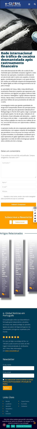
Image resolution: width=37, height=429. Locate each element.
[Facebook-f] (4, 337)
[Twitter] (7, 337)
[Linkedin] (12, 337)
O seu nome (7, 365)
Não (13, 426)
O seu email (7, 372)
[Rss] (18, 337)
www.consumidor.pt (12, 351)
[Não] (35, 423)
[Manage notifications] (4, 424)
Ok (8, 426)
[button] (35, 208)
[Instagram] (9, 337)
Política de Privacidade (24, 426)
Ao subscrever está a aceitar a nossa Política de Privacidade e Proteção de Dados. (18, 382)
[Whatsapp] (15, 337)
